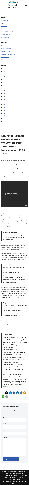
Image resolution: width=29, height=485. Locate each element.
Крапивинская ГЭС (6, 37)
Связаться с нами (7, 473)
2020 (4, 85)
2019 (4, 88)
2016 (4, 96)
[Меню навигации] (26, 5)
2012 (4, 107)
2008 (4, 118)
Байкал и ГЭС (4, 20)
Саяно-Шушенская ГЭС (7, 31)
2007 (4, 121)
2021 (4, 82)
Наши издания (5, 57)
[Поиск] (2, 5)
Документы (4, 46)
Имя (4, 417)
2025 (4, 71)
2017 (4, 93)
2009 (4, 116)
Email (5, 424)
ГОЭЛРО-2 (4, 26)
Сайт (4, 430)
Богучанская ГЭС (5, 34)
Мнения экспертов (6, 48)
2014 (4, 102)
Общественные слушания (8, 54)
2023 (4, 77)
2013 (4, 104)
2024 (4, 74)
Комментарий (7, 437)
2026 (4, 68)
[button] (3, 392)
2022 (4, 79)
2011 (4, 110)
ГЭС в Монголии (5, 23)
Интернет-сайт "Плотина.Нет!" (18, 471)
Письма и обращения (6, 51)
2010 (4, 113)
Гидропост (15, 481)
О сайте (3, 60)
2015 (4, 99)
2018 (4, 91)
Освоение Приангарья (7, 29)
